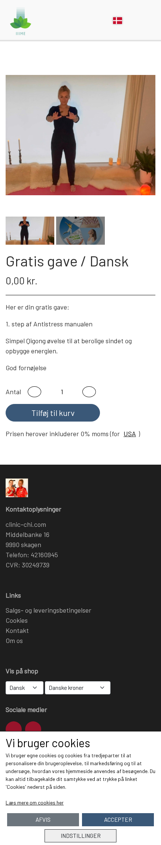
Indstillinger (81, 835)
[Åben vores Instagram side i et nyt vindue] (14, 729)
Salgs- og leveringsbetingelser (48, 610)
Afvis (43, 819)
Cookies (17, 620)
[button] (34, 391)
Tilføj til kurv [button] (53, 412)
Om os (14, 640)
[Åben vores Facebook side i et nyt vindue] (33, 729)
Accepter (118, 819)
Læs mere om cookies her (35, 802)
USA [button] (130, 433)
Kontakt (17, 630)
